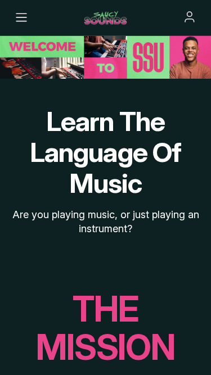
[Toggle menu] (21, 17)
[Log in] (189, 17)
